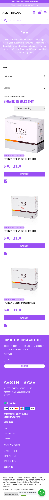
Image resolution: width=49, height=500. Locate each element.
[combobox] (24, 20)
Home (6, 97)
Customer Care (9, 433)
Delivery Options (10, 456)
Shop (5, 428)
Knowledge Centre (10, 451)
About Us (7, 438)
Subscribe (24, 366)
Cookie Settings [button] (11, 494)
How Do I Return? (10, 461)
